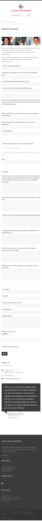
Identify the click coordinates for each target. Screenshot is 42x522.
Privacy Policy (15, 514)
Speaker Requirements (8, 467)
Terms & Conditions (28, 514)
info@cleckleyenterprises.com (13, 379)
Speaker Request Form (8, 469)
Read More (5, 455)
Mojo (10, 518)
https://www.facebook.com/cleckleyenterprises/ (2, 483)
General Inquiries (7, 471)
